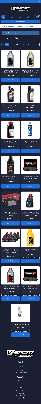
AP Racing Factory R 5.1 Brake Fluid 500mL (30, 250)
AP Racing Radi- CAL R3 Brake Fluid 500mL (30, 71)
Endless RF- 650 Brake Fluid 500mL (30, 142)
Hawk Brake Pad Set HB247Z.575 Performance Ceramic (10, 213)
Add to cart (30, 261)
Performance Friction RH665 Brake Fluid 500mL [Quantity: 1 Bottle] (30, 213)
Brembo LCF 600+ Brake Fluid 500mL (30, 106)
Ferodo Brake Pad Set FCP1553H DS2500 (30, 177)
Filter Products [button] (9, 33)
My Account (20, 370)
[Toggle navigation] (3, 17)
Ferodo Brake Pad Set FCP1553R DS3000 (30, 287)
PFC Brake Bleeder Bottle (20, 324)
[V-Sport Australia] (20, 9)
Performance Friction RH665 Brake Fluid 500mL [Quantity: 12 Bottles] (10, 250)
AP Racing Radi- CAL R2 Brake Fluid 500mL (10, 71)
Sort (16, 45)
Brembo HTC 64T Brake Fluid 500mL (10, 106)
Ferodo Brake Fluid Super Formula (10, 177)
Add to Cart (10, 80)
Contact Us (20, 383)
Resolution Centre (20, 372)
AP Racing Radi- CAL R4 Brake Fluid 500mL (10, 287)
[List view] (7, 44)
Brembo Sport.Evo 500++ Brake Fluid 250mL (10, 142)
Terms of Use (20, 391)
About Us (20, 380)
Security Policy (20, 398)
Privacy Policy (20, 393)
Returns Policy (20, 395)
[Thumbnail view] (3, 44)
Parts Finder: (20, 22)
